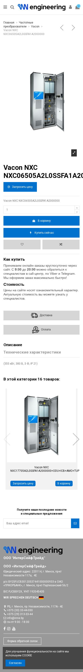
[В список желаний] (22, 244)
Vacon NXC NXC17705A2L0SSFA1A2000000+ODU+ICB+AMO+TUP (44, 469)
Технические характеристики (32, 352)
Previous (7, 439)
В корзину (44, 220)
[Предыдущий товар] (62, 28)
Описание (12, 345)
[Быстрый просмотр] (36, 461)
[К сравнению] (61, 244)
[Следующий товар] (74, 28)
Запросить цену (22, 187)
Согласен (15, 663)
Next (76, 439)
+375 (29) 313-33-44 (20, 614)
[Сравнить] (47, 461)
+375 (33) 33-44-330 (20, 610)
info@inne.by (15, 618)
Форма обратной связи (22, 641)
